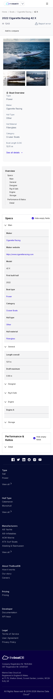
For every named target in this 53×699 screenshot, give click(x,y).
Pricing (5, 595)
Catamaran (7, 501)
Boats (12, 12)
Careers (6, 577)
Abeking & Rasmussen (13, 546)
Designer (13, 185)
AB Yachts (7, 529)
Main (12, 179)
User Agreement (10, 638)
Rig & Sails (14, 189)
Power (9, 99)
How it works (8, 569)
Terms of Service (10, 634)
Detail (12, 203)
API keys (6, 616)
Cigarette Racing (24, 12)
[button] (26, 54)
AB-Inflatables (9, 533)
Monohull (6, 505)
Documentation (9, 612)
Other (9, 118)
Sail (4, 474)
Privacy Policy (9, 642)
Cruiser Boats (13, 137)
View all (6, 484)
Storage (13, 195)
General (13, 182)
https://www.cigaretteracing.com (19, 254)
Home (4, 12)
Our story (6, 573)
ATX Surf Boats (9, 541)
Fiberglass (10, 339)
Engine (12, 192)
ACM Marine (8, 537)
